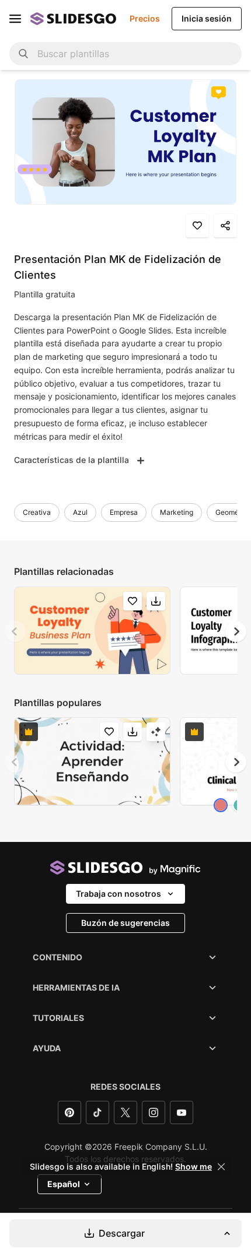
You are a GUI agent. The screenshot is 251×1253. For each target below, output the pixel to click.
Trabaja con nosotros (118, 893)
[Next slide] (235, 631)
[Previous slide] (15, 631)
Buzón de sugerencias (125, 923)
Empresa (124, 512)
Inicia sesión (207, 18)
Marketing (176, 512)
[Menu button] (15, 18)
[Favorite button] (197, 225)
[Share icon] (225, 225)
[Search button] (23, 53)
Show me (193, 1166)
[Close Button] (221, 1166)
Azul (80, 512)
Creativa (37, 512)
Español (63, 1184)
